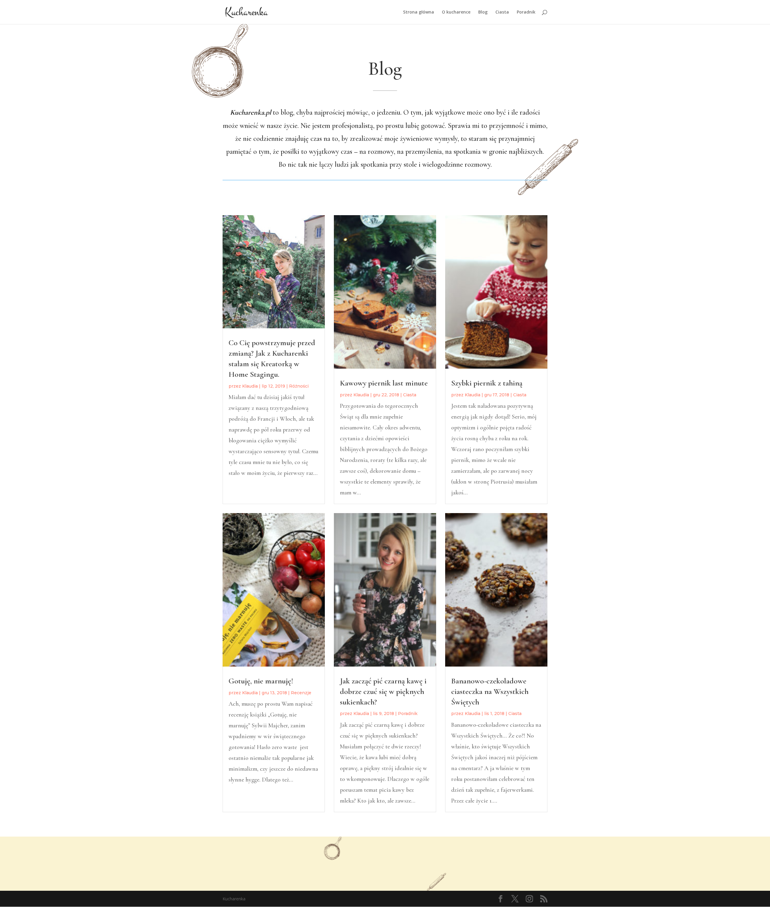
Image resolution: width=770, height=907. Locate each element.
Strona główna (418, 12)
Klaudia (250, 386)
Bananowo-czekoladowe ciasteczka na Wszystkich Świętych (489, 691)
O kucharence (456, 12)
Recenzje (301, 692)
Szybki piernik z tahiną (486, 383)
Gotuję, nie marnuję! (261, 681)
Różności (299, 386)
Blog (483, 12)
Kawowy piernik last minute (384, 383)
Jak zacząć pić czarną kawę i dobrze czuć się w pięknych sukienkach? (383, 691)
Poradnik (526, 12)
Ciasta (502, 12)
